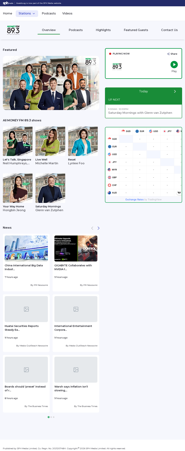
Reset (72, 159)
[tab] (49, 417)
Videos (67, 13)
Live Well (41, 159)
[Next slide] (95, 83)
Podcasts (49, 13)
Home (7, 13)
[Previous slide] (7, 83)
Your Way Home (13, 206)
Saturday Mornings (48, 206)
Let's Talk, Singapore (17, 159)
